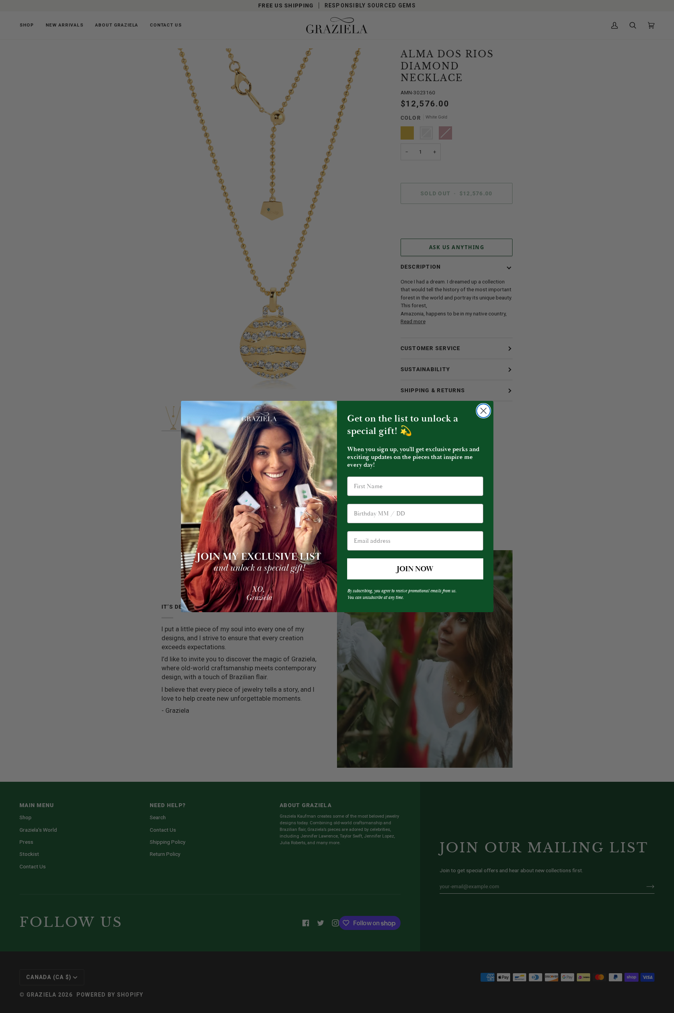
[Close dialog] (483, 411)
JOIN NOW (415, 569)
